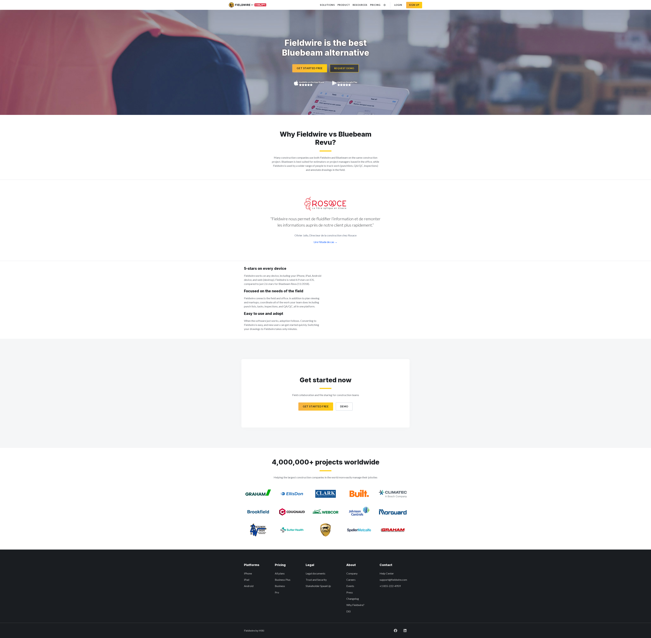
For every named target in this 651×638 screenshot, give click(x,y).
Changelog (352, 598)
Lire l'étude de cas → (325, 242)
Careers (351, 579)
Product (344, 5)
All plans (280, 573)
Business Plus (282, 579)
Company (352, 573)
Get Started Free (310, 68)
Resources (360, 5)
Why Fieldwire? (355, 604)
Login (398, 5)
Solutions (327, 5)
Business (280, 586)
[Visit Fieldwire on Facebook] (395, 630)
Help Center (387, 573)
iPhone (248, 573)
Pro (277, 592)
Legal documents (315, 573)
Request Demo (344, 68)
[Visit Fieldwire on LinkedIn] (405, 630)
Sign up (414, 5)
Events (350, 586)
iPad (246, 579)
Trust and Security (316, 579)
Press (349, 592)
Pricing (375, 5)
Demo (344, 406)
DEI (348, 611)
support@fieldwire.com (393, 579)
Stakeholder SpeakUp (318, 586)
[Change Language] (384, 5)
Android (248, 586)
